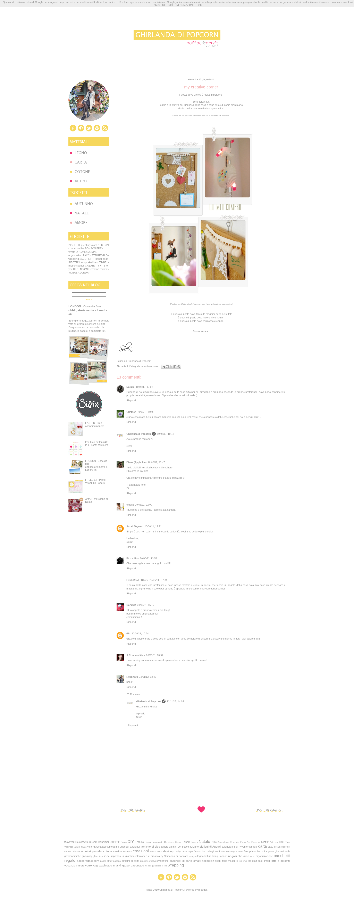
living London (219, 856)
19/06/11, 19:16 (165, 434)
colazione (77, 851)
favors (197, 851)
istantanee (141, 856)
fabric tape (187, 851)
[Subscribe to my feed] (105, 131)
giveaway (87, 856)
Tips (287, 842)
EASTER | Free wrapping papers (94, 424)
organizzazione (264, 856)
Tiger (281, 842)
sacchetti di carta (181, 860)
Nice (214, 842)
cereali (67, 851)
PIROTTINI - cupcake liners (83, 262)
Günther (131, 412)
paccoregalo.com (88, 860)
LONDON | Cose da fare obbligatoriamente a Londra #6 (87, 310)
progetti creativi (148, 861)
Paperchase (223, 842)
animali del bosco (179, 846)
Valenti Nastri (80, 847)
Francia (139, 842)
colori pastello (93, 851)
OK (200, 5)
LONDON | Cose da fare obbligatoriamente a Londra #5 (96, 465)
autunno (194, 846)
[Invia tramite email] (163, 367)
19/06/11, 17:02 (144, 387)
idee (107, 856)
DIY (130, 841)
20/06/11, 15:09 (158, 580)
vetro (88, 865)
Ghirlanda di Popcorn (138, 434)
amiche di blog (150, 846)
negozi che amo (238, 856)
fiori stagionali (211, 851)
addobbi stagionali (130, 846)
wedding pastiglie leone (156, 866)
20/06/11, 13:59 (148, 558)
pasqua (117, 861)
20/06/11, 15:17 (145, 605)
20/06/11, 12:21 (153, 526)
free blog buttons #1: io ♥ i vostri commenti (97, 443)
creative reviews (122, 851)
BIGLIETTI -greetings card (82, 245)
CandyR (131, 605)
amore (164, 846)
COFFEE (115, 842)
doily (178, 851)
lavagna (192, 856)
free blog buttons (234, 851)
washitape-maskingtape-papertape (121, 865)
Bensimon (104, 842)
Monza (195, 842)
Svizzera (274, 842)
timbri (267, 860)
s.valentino (163, 860)
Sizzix (265, 841)
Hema (148, 842)
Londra (187, 842)
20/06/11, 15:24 (140, 633)
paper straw (106, 861)
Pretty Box (245, 842)
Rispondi (131, 400)
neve (252, 856)
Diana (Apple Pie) (136, 462)
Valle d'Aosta (94, 846)
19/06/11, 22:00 (143, 504)
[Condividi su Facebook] (175, 367)
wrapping (176, 865)
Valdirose (68, 847)
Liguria (178, 842)
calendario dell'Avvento (235, 846)
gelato (271, 851)
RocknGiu (132, 676)
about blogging (110, 846)
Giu (128, 633)
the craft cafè (255, 860)
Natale (204, 841)
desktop (168, 851)
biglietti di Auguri (210, 846)
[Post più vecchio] (269, 819)
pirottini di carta (130, 860)
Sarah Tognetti (134, 526)
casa (155, 366)
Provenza (255, 842)
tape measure (230, 860)
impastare (116, 856)
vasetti (80, 865)
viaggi (95, 865)
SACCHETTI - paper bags (93, 258)
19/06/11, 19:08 (145, 412)
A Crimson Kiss (135, 655)
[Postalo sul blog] (167, 367)
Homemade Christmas (163, 842)
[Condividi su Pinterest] (179, 367)
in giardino (129, 856)
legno (200, 856)
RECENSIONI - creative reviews (91, 269)
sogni (218, 860)
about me (146, 366)
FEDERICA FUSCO (137, 580)
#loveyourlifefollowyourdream (80, 842)
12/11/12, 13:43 (147, 676)
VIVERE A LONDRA (79, 272)
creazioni (141, 851)
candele (253, 846)
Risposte (135, 694)
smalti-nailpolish (203, 860)
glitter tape (98, 856)
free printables (252, 851)
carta (262, 846)
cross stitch (156, 851)
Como (124, 842)
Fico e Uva (132, 558)
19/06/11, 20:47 (156, 462)
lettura (207, 856)
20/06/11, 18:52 (154, 655)
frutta (264, 851)
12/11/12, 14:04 (175, 701)
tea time (243, 861)
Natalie (130, 387)
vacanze (69, 865)
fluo (223, 851)
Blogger (202, 889)
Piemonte (234, 842)
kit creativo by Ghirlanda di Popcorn (168, 856)
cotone (107, 851)
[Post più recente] (133, 819)
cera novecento (282, 847)
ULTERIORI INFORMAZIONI (177, 5)
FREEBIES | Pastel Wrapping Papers (95, 481)
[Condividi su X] (171, 367)
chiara (130, 504)
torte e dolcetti (280, 860)
